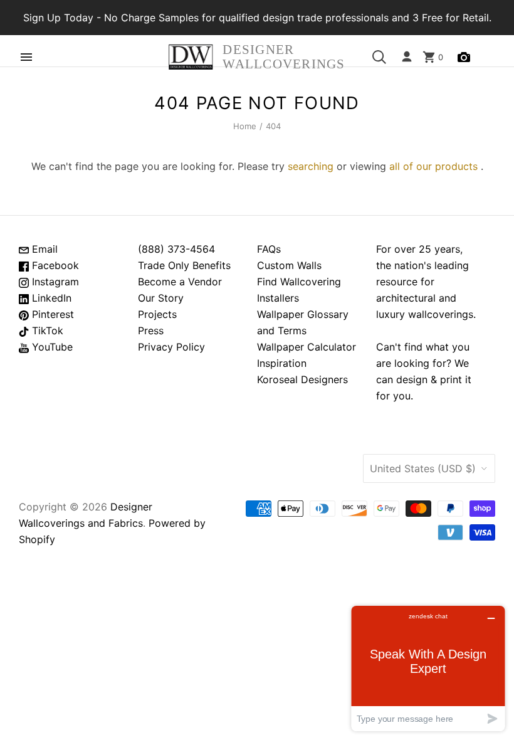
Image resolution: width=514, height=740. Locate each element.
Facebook (54, 265)
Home (245, 126)
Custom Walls (289, 265)
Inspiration (282, 363)
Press (151, 330)
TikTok (46, 330)
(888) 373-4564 (176, 249)
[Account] (407, 57)
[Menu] (26, 57)
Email (43, 249)
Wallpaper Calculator (306, 347)
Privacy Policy (171, 347)
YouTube (51, 347)
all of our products (433, 166)
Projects (157, 314)
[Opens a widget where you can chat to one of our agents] (428, 668)
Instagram (54, 281)
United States (423, 468)
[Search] (379, 57)
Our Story (161, 298)
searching (310, 166)
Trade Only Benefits (184, 265)
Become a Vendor (180, 281)
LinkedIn (50, 298)
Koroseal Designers (302, 379)
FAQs (269, 249)
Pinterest (51, 314)
